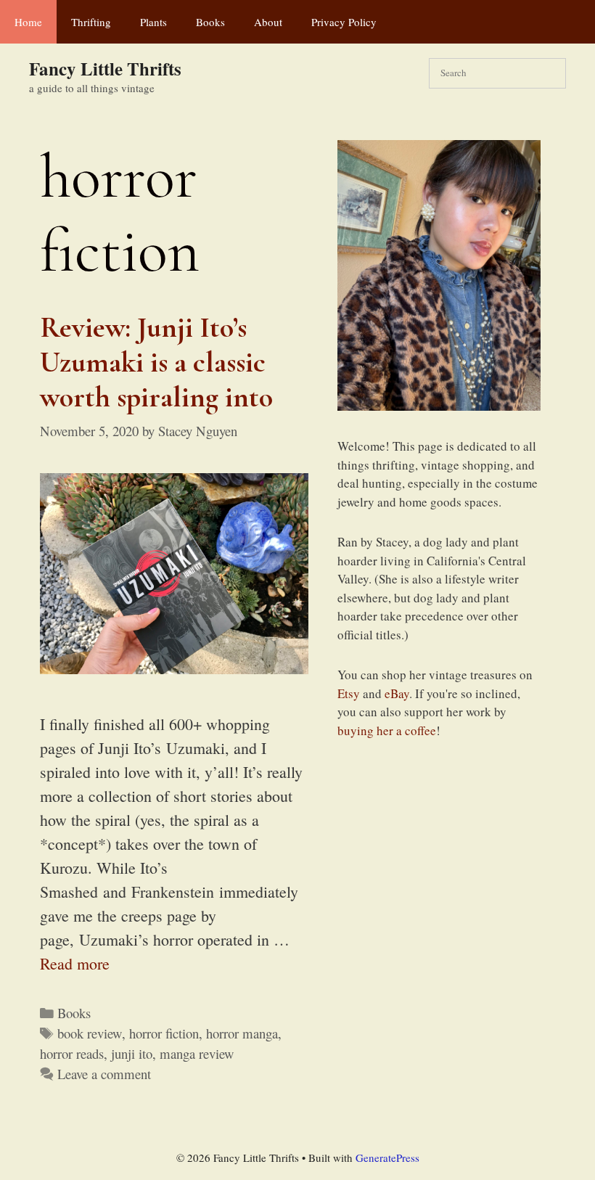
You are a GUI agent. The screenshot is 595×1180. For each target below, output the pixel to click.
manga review (197, 1053)
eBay (397, 693)
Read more (75, 963)
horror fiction (164, 1033)
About (268, 22)
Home (28, 22)
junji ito (131, 1053)
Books (210, 22)
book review (89, 1033)
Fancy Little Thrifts (105, 68)
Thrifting (91, 22)
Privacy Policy (344, 22)
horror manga (242, 1033)
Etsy (348, 693)
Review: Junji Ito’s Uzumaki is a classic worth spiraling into (156, 362)
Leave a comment (104, 1074)
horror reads (72, 1053)
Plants (153, 22)
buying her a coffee (386, 730)
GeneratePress (387, 1157)
